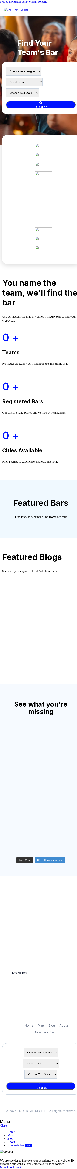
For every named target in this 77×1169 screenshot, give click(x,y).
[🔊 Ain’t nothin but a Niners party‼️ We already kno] (41, 780)
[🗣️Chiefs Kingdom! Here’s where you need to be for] (14, 810)
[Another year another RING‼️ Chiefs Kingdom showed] (41, 750)
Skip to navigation (11, 1)
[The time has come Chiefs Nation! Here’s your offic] (14, 780)
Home (29, 1025)
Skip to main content (34, 1)
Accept (17, 1167)
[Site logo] (16, 9)
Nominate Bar (44, 1032)
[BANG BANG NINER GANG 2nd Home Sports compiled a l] (41, 810)
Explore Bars (19, 972)
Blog (51, 1025)
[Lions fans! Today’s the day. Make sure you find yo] (14, 840)
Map (41, 1025)
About (63, 1025)
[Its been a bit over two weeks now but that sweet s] (14, 750)
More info (6, 1167)
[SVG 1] (41, 1011)
